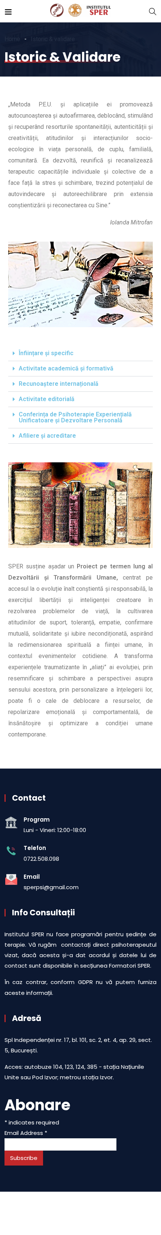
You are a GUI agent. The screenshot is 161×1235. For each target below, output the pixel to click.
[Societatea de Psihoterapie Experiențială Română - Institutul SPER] (80, 11)
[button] (80, 353)
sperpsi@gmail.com (51, 887)
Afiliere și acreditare (47, 435)
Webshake (88, 1217)
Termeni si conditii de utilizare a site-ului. (50, 1209)
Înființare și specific (46, 353)
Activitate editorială (47, 399)
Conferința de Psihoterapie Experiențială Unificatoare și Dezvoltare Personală (75, 417)
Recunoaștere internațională (58, 383)
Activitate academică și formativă (66, 368)
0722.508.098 (41, 859)
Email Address (25, 1133)
